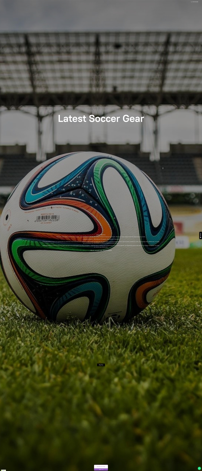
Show (200, 235)
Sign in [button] (100, 469)
